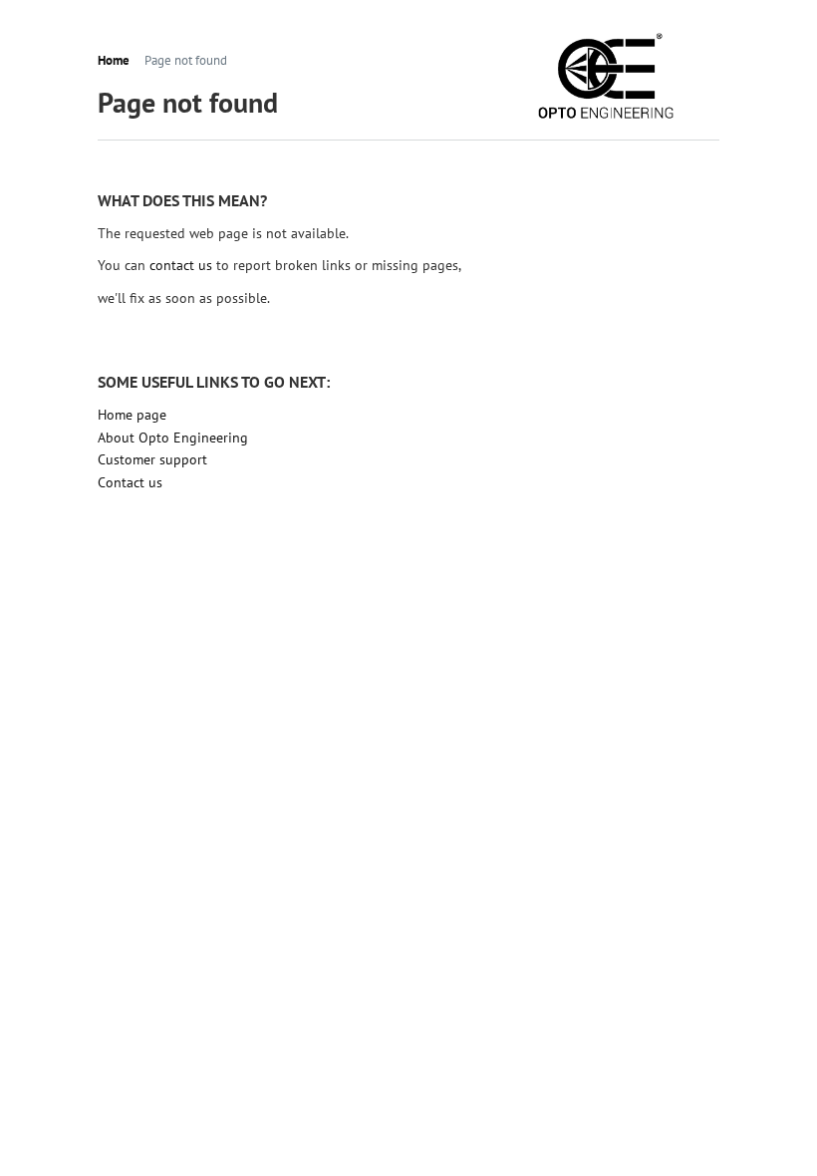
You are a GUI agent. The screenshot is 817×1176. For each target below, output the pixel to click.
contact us (180, 265)
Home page (132, 415)
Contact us (130, 482)
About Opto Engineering (173, 437)
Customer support (152, 459)
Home (114, 61)
